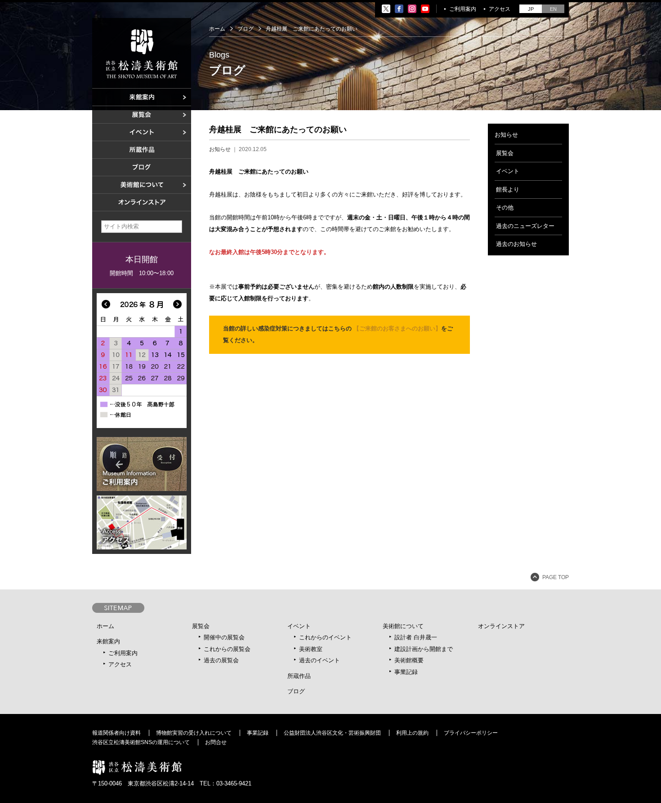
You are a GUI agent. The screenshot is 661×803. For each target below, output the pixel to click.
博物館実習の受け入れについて (194, 733)
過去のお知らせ (516, 244)
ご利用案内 (462, 9)
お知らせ (220, 149)
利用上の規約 (412, 733)
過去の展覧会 (221, 660)
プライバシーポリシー (471, 733)
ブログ (245, 29)
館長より (507, 189)
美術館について (403, 626)
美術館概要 (409, 660)
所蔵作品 (299, 676)
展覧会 (505, 153)
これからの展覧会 (227, 649)
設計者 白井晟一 (415, 637)
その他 (505, 207)
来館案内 (108, 641)
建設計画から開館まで (423, 649)
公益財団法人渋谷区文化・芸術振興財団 (332, 733)
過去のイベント (319, 660)
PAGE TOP (555, 577)
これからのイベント (325, 637)
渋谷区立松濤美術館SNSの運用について (141, 742)
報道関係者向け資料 (116, 733)
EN (553, 9)
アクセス (499, 9)
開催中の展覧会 (224, 637)
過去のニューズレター (525, 226)
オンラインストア (501, 626)
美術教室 (310, 649)
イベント (507, 171)
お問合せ (216, 742)
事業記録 (406, 672)
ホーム (217, 29)
